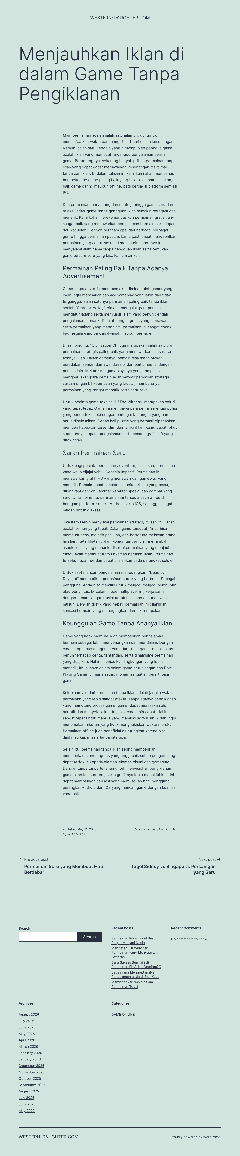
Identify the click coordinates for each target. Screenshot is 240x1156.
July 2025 (26, 1098)
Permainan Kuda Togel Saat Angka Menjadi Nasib (133, 940)
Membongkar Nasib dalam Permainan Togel (132, 984)
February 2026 (30, 1053)
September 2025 (32, 1085)
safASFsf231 (76, 834)
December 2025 (31, 1066)
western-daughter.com (120, 17)
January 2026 (30, 1059)
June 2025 (27, 1104)
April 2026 (27, 1040)
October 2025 (30, 1078)
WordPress (211, 1137)
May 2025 (27, 1111)
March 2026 (28, 1046)
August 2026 (29, 1014)
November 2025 (32, 1072)
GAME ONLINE (166, 829)
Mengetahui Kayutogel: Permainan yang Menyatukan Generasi (134, 952)
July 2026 (26, 1021)
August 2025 (29, 1091)
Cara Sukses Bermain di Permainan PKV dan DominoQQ (136, 964)
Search (24, 928)
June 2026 (27, 1027)
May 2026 (27, 1034)
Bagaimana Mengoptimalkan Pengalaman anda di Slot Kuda (135, 974)
